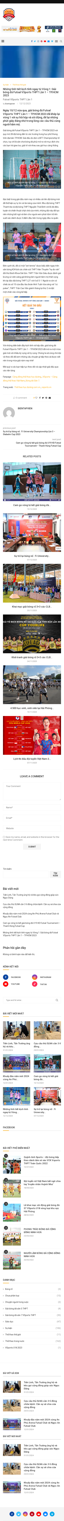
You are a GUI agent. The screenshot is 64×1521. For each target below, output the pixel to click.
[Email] (48, 41)
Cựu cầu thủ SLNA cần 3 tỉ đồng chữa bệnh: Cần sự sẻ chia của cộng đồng (40, 1404)
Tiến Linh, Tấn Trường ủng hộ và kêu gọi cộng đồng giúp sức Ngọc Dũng (41, 1385)
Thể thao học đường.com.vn (27, 387)
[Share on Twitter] (43, 398)
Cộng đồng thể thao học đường (27, 377)
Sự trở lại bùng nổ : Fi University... (32, 556)
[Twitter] (35, 41)
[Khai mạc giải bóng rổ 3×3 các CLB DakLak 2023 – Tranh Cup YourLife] (32, 583)
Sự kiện (6, 85)
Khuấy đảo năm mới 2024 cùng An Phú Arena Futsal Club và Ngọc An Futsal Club (42, 1422)
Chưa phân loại (33, 1295)
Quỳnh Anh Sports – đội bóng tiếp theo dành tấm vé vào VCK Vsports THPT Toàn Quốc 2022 (42, 1160)
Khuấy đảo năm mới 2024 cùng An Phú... (16, 1078)
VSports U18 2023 (33, 1347)
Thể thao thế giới (19, 85)
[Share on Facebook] (39, 398)
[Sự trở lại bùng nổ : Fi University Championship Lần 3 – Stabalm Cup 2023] (32, 532)
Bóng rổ (33, 1289)
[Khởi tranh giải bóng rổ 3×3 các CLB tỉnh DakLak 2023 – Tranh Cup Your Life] (32, 634)
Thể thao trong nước (33, 1341)
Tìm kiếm (7, 869)
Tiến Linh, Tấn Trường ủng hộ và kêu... (16, 1045)
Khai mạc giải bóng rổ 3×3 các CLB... (32, 606)
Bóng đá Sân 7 (32, 380)
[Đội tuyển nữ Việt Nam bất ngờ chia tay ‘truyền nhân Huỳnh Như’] (12, 1189)
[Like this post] (36, 398)
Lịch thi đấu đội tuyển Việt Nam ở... (32, 758)
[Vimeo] (52, 41)
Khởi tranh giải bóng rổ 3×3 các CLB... (32, 657)
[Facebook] (31, 41)
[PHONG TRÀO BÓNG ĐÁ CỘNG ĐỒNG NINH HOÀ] (12, 1237)
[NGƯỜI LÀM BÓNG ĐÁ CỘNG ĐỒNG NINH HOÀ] (12, 1261)
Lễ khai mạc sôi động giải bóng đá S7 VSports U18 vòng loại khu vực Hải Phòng (42, 1208)
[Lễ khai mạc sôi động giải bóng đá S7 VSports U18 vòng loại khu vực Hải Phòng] (12, 1213)
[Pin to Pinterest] (46, 398)
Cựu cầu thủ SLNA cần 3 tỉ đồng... (47, 1045)
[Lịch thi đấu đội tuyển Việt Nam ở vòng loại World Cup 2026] (32, 735)
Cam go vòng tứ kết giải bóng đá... (32, 505)
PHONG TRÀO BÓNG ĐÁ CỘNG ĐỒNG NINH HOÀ (40, 1231)
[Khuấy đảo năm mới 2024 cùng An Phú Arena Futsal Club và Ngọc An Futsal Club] (16, 1063)
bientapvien (10, 104)
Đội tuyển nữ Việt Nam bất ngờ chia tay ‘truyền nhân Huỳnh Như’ (42, 1183)
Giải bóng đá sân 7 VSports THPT (33, 1315)
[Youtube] (45, 41)
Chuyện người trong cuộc (33, 1302)
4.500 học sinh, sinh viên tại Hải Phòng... (32, 708)
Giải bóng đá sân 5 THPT (33, 1308)
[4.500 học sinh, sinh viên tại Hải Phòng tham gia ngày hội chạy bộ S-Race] (32, 684)
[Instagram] (38, 41)
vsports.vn (46, 387)
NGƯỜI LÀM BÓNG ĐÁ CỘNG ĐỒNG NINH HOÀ (42, 1255)
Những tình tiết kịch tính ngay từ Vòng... (15, 1111)
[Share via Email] (50, 398)
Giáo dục (33, 1321)
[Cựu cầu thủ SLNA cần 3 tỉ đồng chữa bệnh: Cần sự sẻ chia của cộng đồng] (47, 1030)
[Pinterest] (41, 41)
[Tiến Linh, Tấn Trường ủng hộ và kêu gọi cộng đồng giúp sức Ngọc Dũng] (16, 1030)
